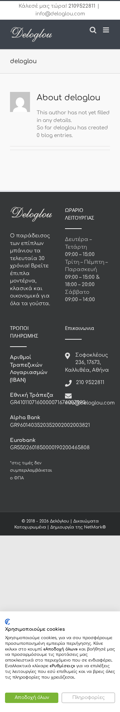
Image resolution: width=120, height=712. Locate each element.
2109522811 (81, 6)
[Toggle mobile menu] (106, 29)
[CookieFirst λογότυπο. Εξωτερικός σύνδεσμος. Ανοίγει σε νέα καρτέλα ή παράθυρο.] (7, 622)
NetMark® (95, 527)
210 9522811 (90, 382)
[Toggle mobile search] (93, 29)
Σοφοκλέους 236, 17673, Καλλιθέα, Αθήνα (87, 362)
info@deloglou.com (60, 14)
